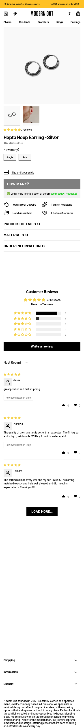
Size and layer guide (22, 172)
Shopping (9, 660)
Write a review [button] (42, 346)
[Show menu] (5, 13)
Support (8, 684)
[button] (12, 129)
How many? (11, 150)
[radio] (10, 157)
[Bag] (78, 13)
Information (11, 672)
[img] (12, 374)
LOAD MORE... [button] (42, 511)
